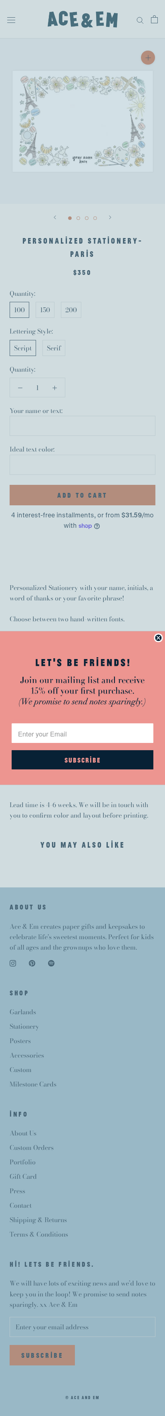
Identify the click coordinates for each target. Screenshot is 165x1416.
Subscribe (82, 759)
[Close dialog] (158, 637)
